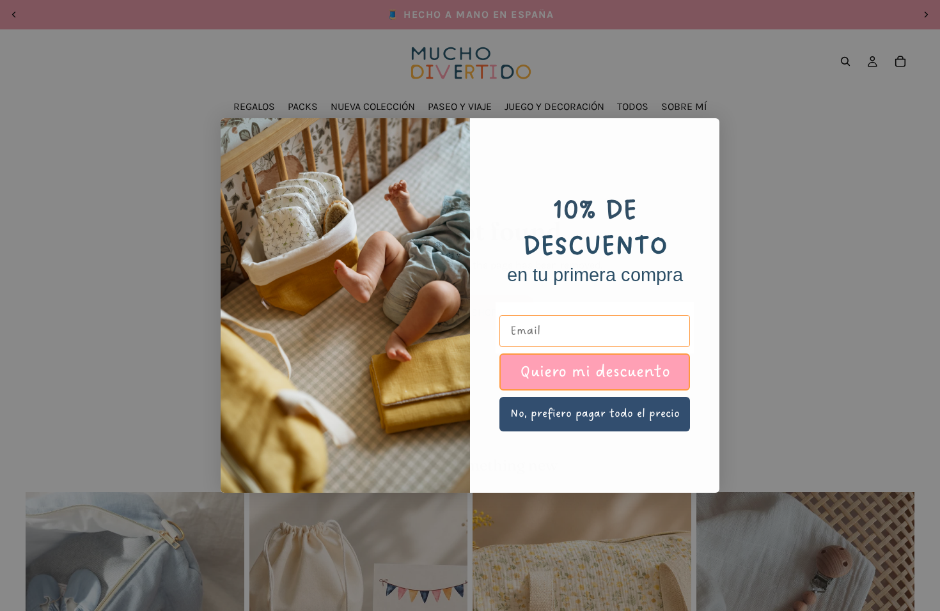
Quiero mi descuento (595, 371)
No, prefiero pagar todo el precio (595, 413)
